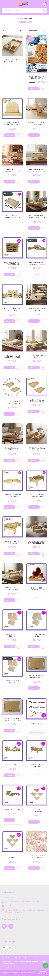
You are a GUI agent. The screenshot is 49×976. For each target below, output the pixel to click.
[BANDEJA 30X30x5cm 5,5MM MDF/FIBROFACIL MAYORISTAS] (43, 368)
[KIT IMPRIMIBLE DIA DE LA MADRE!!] (43, 868)
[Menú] (4, 4)
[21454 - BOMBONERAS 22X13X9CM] (18, 321)
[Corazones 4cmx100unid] (43, 822)
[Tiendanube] (9, 967)
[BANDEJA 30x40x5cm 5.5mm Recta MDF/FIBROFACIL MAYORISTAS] (43, 460)
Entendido (43, 973)
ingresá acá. (36, 961)
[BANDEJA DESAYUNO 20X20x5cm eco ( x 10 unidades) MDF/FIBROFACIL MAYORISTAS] (43, 182)
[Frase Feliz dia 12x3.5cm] (18, 775)
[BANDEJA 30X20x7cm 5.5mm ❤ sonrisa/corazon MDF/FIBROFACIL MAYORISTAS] (43, 321)
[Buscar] (44, 10)
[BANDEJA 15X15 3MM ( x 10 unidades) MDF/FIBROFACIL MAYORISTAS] (43, 135)
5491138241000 (11, 897)
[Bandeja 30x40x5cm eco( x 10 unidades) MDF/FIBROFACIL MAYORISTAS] (18, 460)
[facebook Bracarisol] (10, 926)
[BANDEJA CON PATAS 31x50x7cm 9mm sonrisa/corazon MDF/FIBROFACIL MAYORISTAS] (18, 600)
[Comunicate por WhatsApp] (45, 965)
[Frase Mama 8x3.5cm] (18, 820)
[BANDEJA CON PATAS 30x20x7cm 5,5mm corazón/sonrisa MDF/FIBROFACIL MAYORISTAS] (43, 507)
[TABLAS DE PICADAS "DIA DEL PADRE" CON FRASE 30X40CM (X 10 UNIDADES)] (18, 731)
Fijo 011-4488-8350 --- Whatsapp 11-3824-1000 (22, 902)
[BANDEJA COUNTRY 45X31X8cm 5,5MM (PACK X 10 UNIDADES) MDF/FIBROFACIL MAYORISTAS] (43, 412)
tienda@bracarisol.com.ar (14, 906)
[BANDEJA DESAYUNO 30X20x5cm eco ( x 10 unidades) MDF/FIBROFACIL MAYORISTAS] (43, 228)
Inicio (19, 18)
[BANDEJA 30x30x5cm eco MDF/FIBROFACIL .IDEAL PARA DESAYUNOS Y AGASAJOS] (18, 368)
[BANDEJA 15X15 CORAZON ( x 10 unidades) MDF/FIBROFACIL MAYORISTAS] (18, 182)
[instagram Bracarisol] (4, 926)
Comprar (9, 135)
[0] (44, 5)
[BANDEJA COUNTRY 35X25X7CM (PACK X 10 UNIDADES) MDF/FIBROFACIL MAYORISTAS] (18, 414)
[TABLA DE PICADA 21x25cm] (18, 647)
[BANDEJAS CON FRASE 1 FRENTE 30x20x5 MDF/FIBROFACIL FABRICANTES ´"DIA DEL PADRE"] (18, 275)
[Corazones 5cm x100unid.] (18, 868)
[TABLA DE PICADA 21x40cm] (43, 647)
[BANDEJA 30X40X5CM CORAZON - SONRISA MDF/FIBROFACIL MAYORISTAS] (18, 507)
